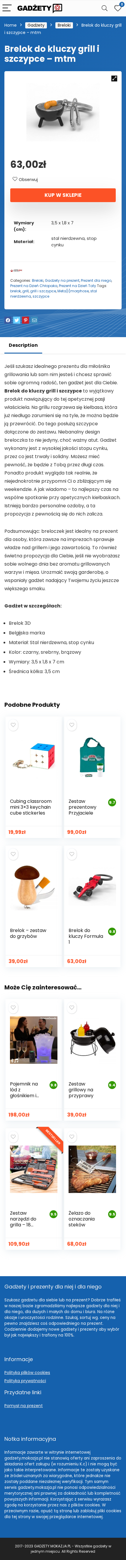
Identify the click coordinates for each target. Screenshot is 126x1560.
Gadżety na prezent (62, 280)
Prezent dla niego (96, 280)
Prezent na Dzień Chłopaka (33, 285)
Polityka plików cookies (27, 1372)
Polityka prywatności (25, 1381)
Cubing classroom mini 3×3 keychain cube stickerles (31, 807)
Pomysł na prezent (23, 1406)
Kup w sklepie (63, 195)
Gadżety (36, 25)
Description (23, 345)
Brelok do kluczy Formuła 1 (86, 936)
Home (10, 25)
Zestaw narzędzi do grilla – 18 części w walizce (23, 1225)
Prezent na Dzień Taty (77, 285)
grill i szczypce (43, 291)
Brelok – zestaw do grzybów (28, 933)
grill (25, 291)
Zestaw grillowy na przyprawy (81, 1090)
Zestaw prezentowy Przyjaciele (82, 807)
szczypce (41, 296)
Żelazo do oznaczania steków (82, 1219)
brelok (15, 291)
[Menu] (7, 8)
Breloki (64, 25)
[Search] (105, 8)
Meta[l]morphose (73, 291)
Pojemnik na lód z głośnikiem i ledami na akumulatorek (26, 1096)
